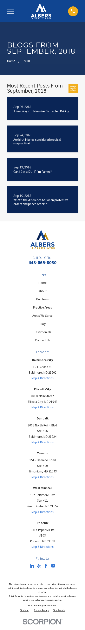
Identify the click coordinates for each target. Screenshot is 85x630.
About (43, 291)
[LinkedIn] (32, 566)
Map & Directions (42, 378)
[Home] (41, 11)
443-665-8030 (42, 262)
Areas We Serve (42, 316)
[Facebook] (46, 566)
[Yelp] (39, 566)
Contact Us (42, 340)
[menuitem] (24, 610)
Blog (42, 324)
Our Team (42, 299)
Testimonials (42, 332)
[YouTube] (53, 566)
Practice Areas (42, 307)
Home (42, 283)
